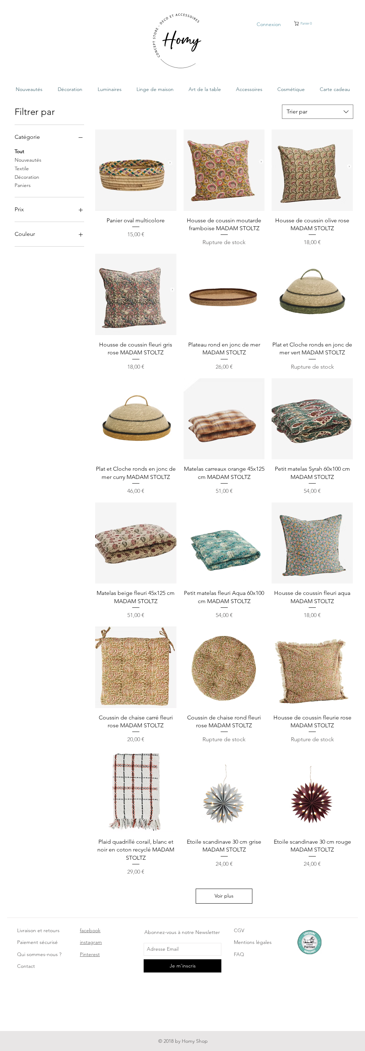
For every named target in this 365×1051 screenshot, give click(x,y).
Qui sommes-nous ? (39, 954)
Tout (19, 151)
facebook (90, 930)
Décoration (27, 177)
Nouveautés (28, 160)
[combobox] (317, 112)
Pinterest (90, 954)
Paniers (23, 185)
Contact (26, 966)
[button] (309, 23)
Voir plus (224, 896)
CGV (239, 930)
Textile (22, 168)
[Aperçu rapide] (135, 170)
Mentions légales (253, 942)
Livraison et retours (38, 930)
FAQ (239, 954)
